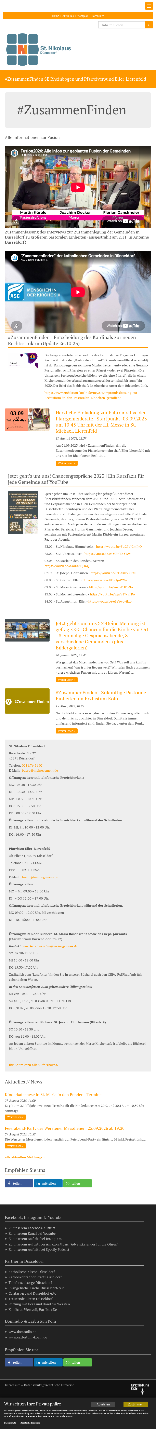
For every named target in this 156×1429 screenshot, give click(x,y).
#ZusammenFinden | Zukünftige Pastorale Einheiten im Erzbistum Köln (101, 695)
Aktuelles (68, 16)
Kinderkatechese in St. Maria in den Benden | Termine (53, 1094)
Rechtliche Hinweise (59, 1385)
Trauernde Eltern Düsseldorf (30, 1298)
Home (55, 16)
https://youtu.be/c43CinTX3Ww (107, 553)
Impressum (12, 1385)
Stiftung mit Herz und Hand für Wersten (39, 1304)
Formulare (98, 16)
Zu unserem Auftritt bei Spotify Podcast (39, 1249)
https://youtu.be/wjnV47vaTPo (112, 594)
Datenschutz (33, 1385)
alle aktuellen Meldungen (24, 1157)
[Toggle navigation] (149, 6)
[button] (19, 1183)
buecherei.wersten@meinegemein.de (50, 946)
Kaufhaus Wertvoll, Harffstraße (33, 1309)
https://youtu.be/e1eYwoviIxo (110, 601)
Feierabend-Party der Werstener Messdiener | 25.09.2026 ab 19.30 (65, 1128)
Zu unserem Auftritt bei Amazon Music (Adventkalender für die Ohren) (63, 1244)
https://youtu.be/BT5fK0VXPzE (113, 573)
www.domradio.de (22, 1331)
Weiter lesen (65, 463)
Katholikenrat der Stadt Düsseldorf (35, 1277)
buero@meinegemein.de (40, 877)
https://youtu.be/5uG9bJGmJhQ (119, 546)
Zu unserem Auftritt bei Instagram (35, 1238)
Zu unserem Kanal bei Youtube (32, 1233)
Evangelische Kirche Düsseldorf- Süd (37, 1288)
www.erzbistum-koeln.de (28, 1337)
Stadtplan (83, 16)
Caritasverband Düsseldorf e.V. (32, 1293)
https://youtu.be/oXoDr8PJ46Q (66, 566)
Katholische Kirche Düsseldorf (32, 1271)
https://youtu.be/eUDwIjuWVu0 (105, 580)
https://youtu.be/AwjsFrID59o (111, 587)
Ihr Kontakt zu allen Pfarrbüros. (33, 1065)
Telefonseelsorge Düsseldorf (30, 1282)
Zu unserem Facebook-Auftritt (32, 1228)
